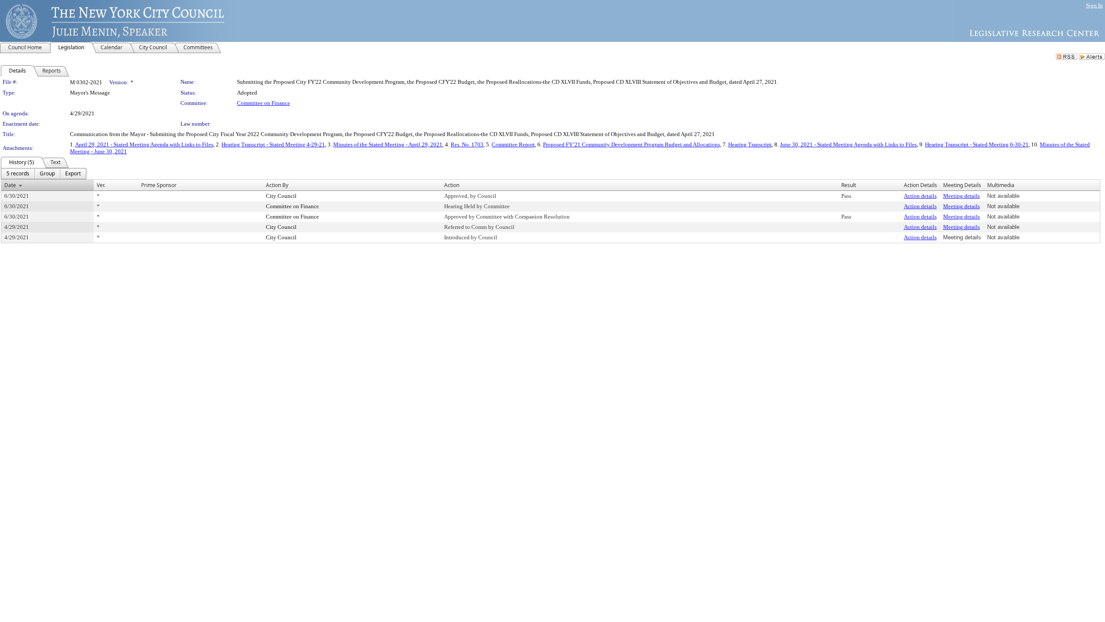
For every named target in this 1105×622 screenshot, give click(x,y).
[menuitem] (18, 173)
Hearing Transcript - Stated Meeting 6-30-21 (977, 144)
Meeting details (961, 196)
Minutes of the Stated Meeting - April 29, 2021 (387, 144)
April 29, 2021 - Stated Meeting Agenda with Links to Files (144, 144)
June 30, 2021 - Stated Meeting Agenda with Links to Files (848, 144)
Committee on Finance (263, 103)
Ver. (101, 185)
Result (848, 185)
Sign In (1094, 5)
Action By (277, 185)
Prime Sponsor (159, 185)
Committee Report (513, 144)
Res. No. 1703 (467, 144)
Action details (920, 196)
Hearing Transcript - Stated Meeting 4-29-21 (273, 144)
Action (451, 185)
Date (10, 185)
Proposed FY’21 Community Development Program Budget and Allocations (631, 144)
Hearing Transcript (750, 144)
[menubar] (43, 173)
